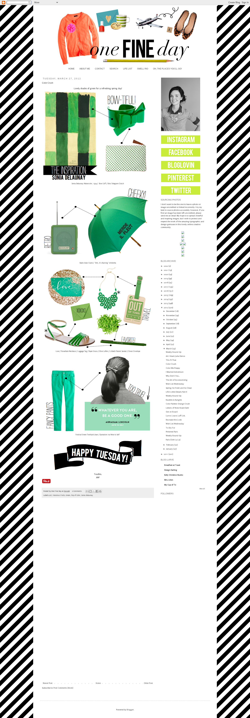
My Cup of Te (170, 485)
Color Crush (171, 364)
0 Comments (77, 491)
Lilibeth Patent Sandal (118, 351)
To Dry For (170, 428)
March (169, 349)
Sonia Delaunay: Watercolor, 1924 (84, 184)
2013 (166, 303)
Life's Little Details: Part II (176, 392)
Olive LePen (103, 351)
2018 (166, 283)
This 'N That (171, 360)
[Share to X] (93, 491)
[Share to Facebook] (97, 491)
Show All (202, 489)
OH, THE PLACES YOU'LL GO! (167, 69)
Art (50, 495)
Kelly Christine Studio (173, 475)
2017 (166, 287)
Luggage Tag (82, 351)
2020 (166, 274)
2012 (166, 308)
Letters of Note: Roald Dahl (177, 408)
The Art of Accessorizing (176, 380)
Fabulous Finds (59, 495)
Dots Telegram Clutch (116, 184)
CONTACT (100, 69)
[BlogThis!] (90, 491)
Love (57, 351)
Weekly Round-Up (173, 352)
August (169, 328)
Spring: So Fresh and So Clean (179, 388)
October (170, 319)
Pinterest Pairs (172, 432)
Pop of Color (75, 495)
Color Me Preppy (173, 368)
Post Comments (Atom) (63, 688)
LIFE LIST (127, 69)
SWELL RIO (142, 69)
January (169, 449)
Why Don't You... (173, 376)
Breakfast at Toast (172, 465)
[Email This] (87, 491)
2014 (166, 299)
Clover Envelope (134, 351)
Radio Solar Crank (86, 263)
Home (98, 683)
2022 (166, 266)
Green (68, 495)
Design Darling (170, 470)
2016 (166, 291)
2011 (166, 454)
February (170, 445)
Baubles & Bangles (174, 400)
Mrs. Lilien (168, 480)
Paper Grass (93, 351)
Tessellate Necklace (68, 351)
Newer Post (47, 683)
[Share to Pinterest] (100, 491)
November (170, 315)
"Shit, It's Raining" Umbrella (105, 263)
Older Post (148, 683)
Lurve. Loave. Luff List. (175, 416)
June (168, 336)
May (168, 340)
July (168, 332)
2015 (166, 295)
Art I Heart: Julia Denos (175, 356)
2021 (166, 270)
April (168, 344)
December (170, 311)
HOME (71, 69)
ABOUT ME (84, 69)
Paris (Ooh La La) (173, 440)
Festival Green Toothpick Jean (87, 435)
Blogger (130, 710)
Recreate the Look (174, 420)
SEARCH (114, 69)
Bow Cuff (102, 184)
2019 (166, 278)
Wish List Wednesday (175, 384)
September (171, 324)
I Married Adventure (174, 372)
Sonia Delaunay (87, 495)
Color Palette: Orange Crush (178, 404)
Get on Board (172, 412)
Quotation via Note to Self (110, 435)
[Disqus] (98, 548)
